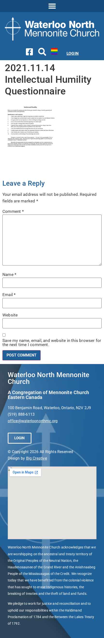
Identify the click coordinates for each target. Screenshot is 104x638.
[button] (52, 6)
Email (8, 295)
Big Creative (36, 458)
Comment (13, 211)
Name (9, 275)
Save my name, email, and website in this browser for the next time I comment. (51, 343)
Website (10, 315)
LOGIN (73, 53)
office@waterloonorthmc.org (33, 421)
